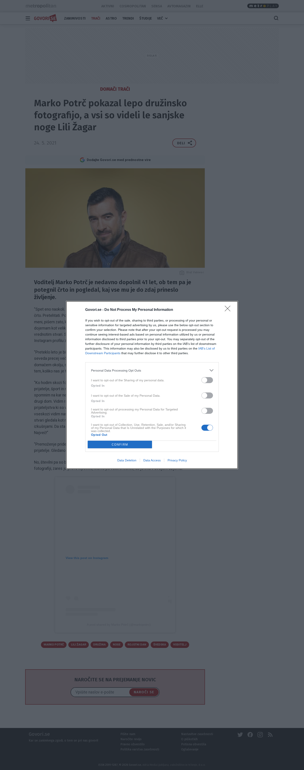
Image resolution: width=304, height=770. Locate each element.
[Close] (229, 310)
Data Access (152, 460)
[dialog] (152, 385)
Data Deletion (126, 460)
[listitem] (152, 370)
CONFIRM (120, 444)
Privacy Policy (177, 460)
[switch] (207, 380)
